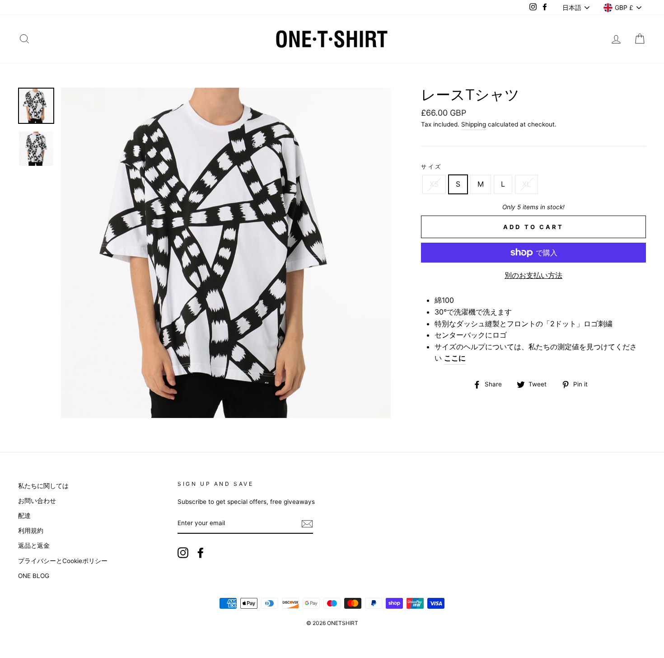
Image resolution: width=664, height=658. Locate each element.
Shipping (473, 124)
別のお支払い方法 (533, 275)
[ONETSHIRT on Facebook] (200, 552)
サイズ (431, 166)
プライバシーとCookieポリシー (63, 560)
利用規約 (30, 530)
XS (434, 183)
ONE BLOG (33, 575)
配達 (24, 515)
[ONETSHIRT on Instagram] (183, 552)
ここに (455, 357)
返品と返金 (34, 545)
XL (526, 183)
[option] (226, 253)
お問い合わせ (37, 500)
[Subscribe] (307, 524)
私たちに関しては (43, 485)
